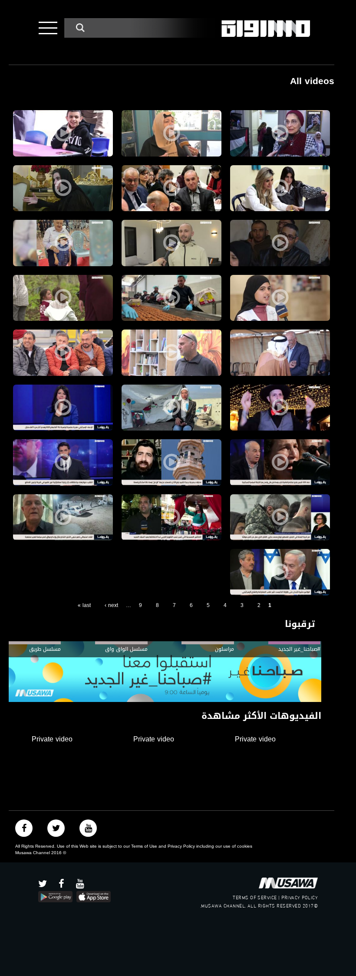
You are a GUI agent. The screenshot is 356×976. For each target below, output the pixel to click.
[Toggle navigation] (48, 28)
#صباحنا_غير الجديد (299, 649)
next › (111, 605)
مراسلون (224, 649)
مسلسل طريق (45, 649)
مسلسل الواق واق (126, 649)
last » (84, 605)
